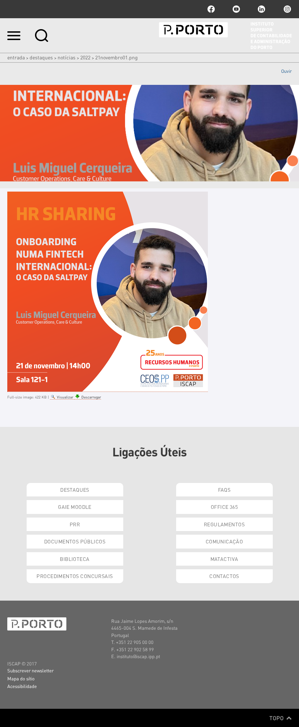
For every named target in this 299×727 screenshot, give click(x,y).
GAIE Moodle (75, 506)
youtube (236, 9)
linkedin (261, 9)
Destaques (41, 57)
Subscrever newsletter (30, 670)
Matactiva (224, 558)
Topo (277, 718)
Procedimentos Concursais (74, 576)
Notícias (66, 57)
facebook (211, 9)
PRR (75, 524)
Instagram (286, 9)
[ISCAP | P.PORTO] (225, 35)
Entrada (16, 57)
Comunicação (224, 541)
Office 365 (224, 506)
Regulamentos (224, 524)
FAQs (224, 489)
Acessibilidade (22, 686)
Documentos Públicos (74, 541)
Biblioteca (74, 558)
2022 (85, 57)
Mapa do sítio (21, 678)
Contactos (224, 576)
